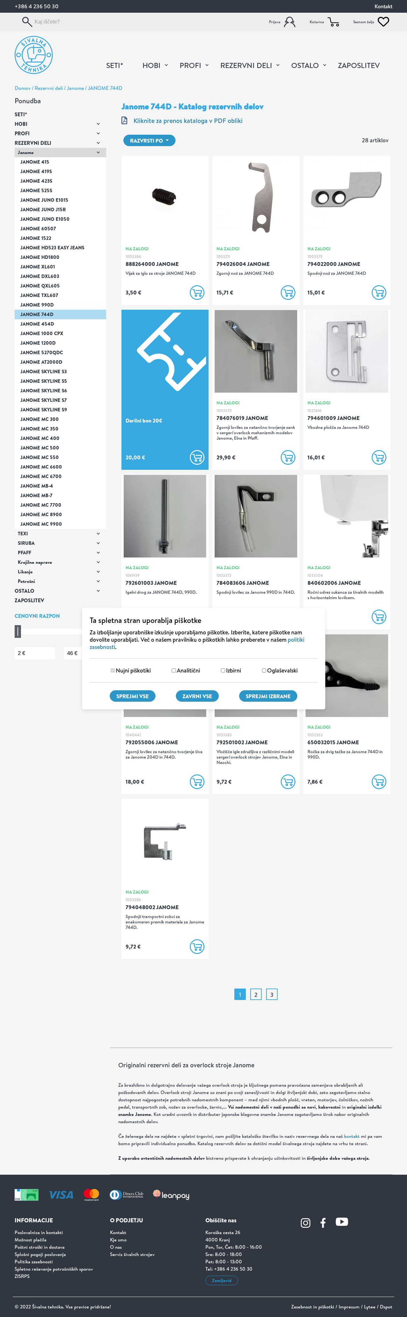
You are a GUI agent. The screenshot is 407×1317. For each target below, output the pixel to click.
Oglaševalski (282, 670)
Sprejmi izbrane (268, 696)
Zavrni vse (197, 696)
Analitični (188, 670)
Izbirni (233, 670)
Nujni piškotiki (133, 670)
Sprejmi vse (132, 696)
